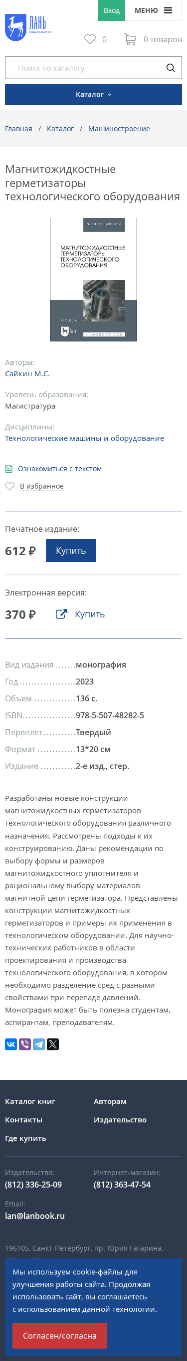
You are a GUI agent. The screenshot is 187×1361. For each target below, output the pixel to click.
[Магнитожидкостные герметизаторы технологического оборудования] (93, 280)
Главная (18, 128)
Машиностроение (119, 128)
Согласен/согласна (60, 1335)
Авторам (110, 1101)
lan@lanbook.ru (35, 1215)
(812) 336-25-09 (33, 1184)
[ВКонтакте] (11, 1044)
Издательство (120, 1119)
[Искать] (171, 68)
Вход (112, 10)
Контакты (23, 1119)
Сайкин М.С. (27, 373)
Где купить (25, 1138)
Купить (71, 550)
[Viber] (25, 1044)
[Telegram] (39, 1044)
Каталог (60, 128)
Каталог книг (30, 1101)
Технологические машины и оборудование (84, 438)
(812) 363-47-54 (122, 1184)
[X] (53, 1044)
